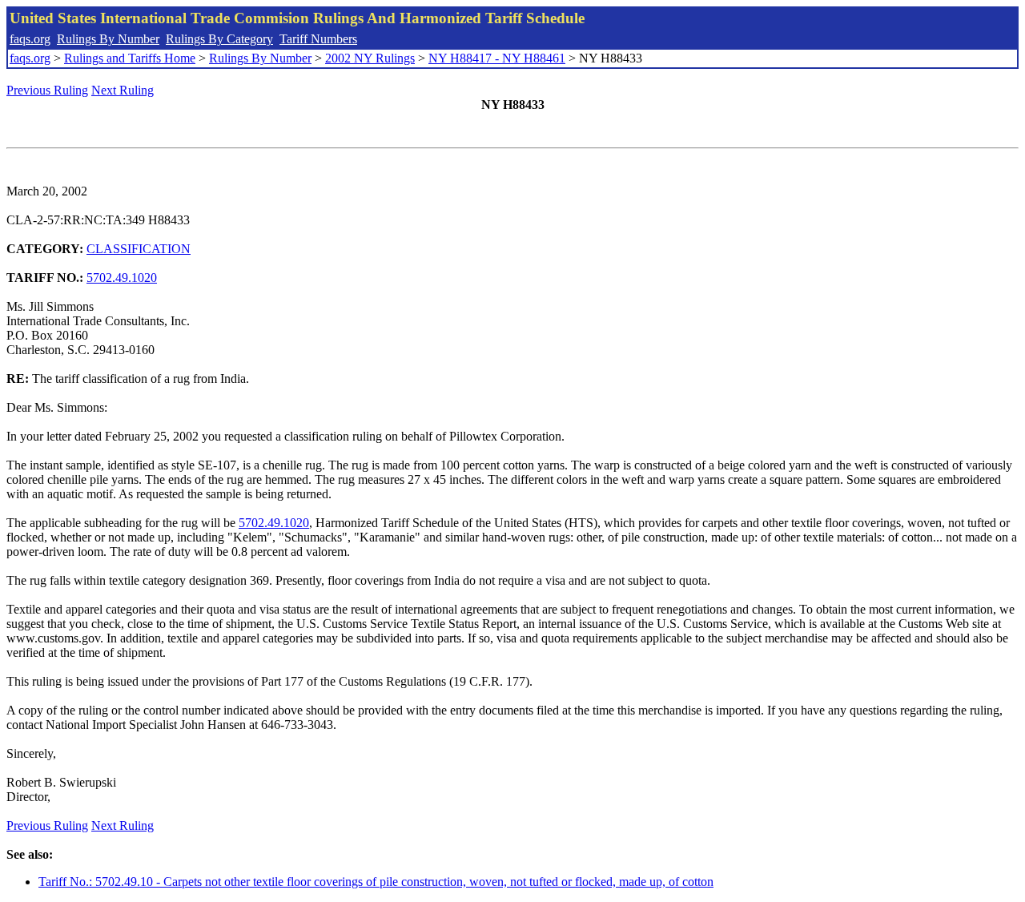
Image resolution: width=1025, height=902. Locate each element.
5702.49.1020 (121, 277)
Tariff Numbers (318, 39)
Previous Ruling (47, 90)
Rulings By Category (219, 39)
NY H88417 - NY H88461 (496, 58)
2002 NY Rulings (370, 58)
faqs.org (30, 39)
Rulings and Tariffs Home (129, 58)
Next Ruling (122, 90)
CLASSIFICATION (138, 249)
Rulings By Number (108, 39)
